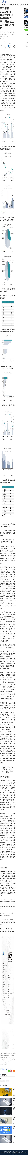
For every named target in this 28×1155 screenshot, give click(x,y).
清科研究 (9, 46)
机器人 (18, 4)
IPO (11, 1069)
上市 (7, 1069)
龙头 (8, 1081)
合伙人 (7, 788)
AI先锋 (14, 4)
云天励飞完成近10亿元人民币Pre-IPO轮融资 (14, 1118)
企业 (1, 1078)
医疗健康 (23, 4)
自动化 (2, 692)
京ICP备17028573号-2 (6, 1152)
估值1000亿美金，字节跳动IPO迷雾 (14, 1137)
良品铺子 (8, 533)
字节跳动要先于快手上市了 (14, 1099)
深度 (2, 4)
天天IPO (9, 4)
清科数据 (2, 1069)
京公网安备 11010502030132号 (19, 1152)
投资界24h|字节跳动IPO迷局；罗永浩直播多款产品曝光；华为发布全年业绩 (14, 1127)
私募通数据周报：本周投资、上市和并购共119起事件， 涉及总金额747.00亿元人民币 (14, 1108)
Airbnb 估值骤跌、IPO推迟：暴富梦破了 (14, 1090)
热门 (5, 4)
